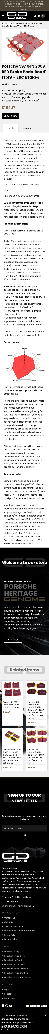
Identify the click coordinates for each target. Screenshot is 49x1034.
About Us (8, 922)
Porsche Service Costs (14, 956)
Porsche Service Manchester (17, 977)
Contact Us (9, 917)
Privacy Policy (10, 939)
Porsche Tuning (11, 951)
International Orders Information (19, 930)
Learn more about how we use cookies (17, 1026)
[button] (35, 16)
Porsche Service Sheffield (16, 973)
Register (8, 994)
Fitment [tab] (27, 128)
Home (4, 23)
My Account (10, 998)
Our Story (13, 639)
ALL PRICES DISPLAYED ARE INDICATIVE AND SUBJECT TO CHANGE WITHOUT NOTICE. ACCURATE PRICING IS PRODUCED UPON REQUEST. (24, 5)
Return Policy (10, 935)
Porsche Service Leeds (14, 964)
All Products (13, 23)
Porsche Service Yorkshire (16, 968)
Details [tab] (10, 128)
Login (6, 989)
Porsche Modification (14, 960)
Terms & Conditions (13, 926)
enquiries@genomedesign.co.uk (20, 906)
